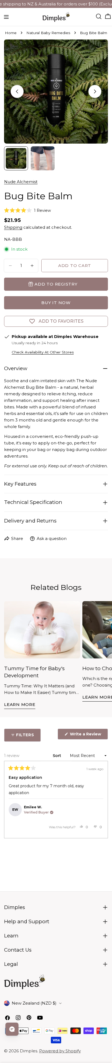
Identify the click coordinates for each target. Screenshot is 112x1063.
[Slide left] (17, 91)
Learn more (19, 704)
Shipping (13, 227)
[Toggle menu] (6, 16)
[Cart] (108, 16)
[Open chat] (11, 1029)
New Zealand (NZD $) (34, 1003)
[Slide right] (94, 91)
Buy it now (56, 302)
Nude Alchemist (21, 181)
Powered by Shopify (60, 1050)
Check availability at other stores (43, 352)
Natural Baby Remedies (48, 33)
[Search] (98, 16)
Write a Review (88, 735)
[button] (27, 210)
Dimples (28, 1050)
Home (11, 33)
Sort (57, 755)
